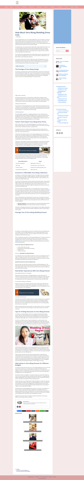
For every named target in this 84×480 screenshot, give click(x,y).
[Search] (67, 51)
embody (48, 189)
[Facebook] (17, 407)
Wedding (17, 469)
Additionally (17, 241)
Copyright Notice (31, 476)
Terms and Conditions (44, 476)
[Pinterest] (20, 407)
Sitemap (54, 476)
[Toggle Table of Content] (44, 66)
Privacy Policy (37, 476)
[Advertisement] (51, 2)
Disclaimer (50, 476)
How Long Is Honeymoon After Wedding (23, 471)
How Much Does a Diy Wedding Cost (22, 470)
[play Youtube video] (32, 335)
